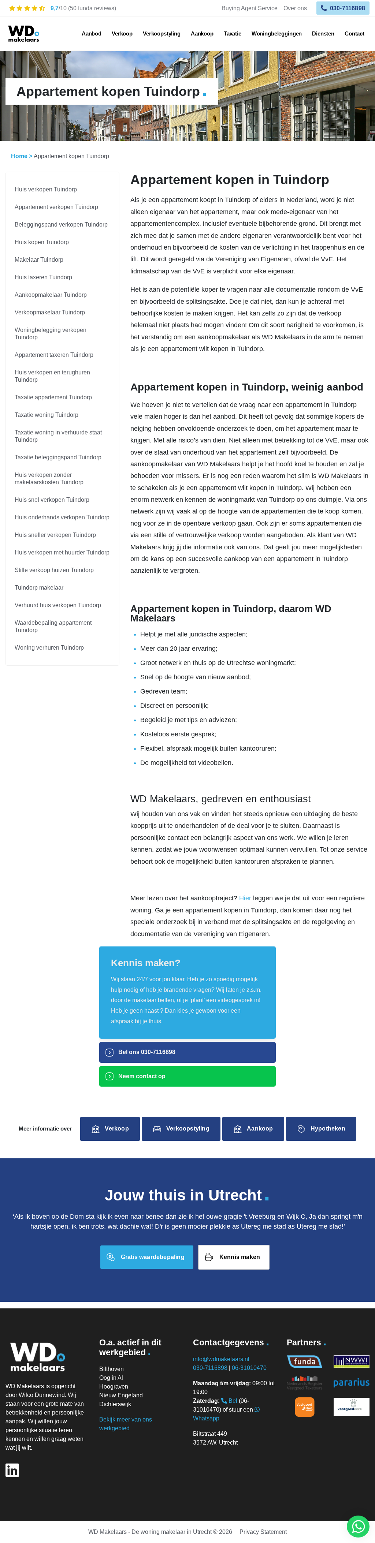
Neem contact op (141, 1076)
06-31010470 (249, 1368)
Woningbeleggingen (277, 33)
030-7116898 (346, 8)
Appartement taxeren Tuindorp (54, 355)
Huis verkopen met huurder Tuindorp (62, 552)
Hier (245, 898)
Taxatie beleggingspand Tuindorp (58, 457)
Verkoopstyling (162, 33)
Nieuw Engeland (121, 1395)
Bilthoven (111, 1369)
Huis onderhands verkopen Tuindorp (62, 517)
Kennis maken (239, 1257)
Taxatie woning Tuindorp (46, 415)
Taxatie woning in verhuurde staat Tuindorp (58, 436)
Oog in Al (111, 1378)
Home (19, 156)
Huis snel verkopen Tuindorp (52, 500)
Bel (232, 1401)
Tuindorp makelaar (39, 587)
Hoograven (113, 1386)
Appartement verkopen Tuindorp (56, 207)
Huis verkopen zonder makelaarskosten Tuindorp (49, 478)
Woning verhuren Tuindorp (49, 648)
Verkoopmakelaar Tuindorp (50, 312)
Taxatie (232, 33)
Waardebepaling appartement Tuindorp (53, 626)
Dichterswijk (115, 1404)
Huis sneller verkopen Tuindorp (55, 535)
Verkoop (122, 33)
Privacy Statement (263, 1532)
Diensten (323, 33)
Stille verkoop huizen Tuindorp (54, 570)
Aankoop (202, 33)
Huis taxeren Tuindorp (43, 277)
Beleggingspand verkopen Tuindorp (61, 224)
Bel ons (146, 1052)
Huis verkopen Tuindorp (46, 189)
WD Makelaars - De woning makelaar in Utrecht (150, 1532)
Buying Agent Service (250, 8)
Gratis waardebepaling (153, 1257)
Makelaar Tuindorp (39, 260)
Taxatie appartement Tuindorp (53, 397)
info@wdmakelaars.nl (221, 1359)
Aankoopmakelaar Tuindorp (51, 295)
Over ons (295, 8)
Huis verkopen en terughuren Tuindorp (52, 376)
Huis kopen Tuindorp (42, 242)
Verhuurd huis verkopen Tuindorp (58, 605)
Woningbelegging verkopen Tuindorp (50, 333)
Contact (354, 33)
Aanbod (91, 33)
